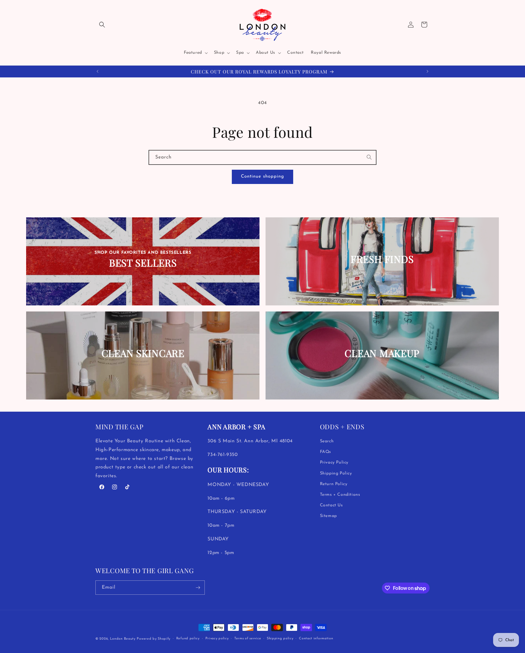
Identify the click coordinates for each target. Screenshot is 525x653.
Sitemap (328, 516)
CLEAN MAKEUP (382, 353)
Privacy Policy (334, 462)
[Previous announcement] (97, 71)
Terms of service (247, 638)
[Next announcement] (427, 71)
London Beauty (123, 639)
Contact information (316, 638)
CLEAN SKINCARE (142, 353)
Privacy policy (217, 638)
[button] (102, 24)
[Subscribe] (197, 587)
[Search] (369, 157)
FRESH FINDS (382, 259)
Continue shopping (262, 176)
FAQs (325, 452)
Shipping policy (280, 638)
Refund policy (188, 638)
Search (327, 441)
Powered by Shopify (153, 639)
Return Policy (334, 484)
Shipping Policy (336, 473)
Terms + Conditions (340, 494)
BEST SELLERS (143, 263)
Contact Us (331, 505)
